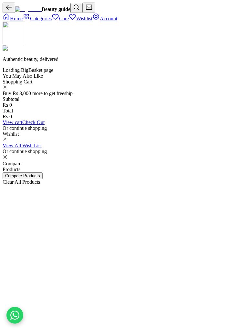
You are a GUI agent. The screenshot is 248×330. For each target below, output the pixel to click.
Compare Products (22, 175)
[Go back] (9, 8)
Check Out (33, 122)
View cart (12, 122)
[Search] (76, 8)
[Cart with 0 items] (89, 8)
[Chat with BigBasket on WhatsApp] (14, 315)
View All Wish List (22, 145)
